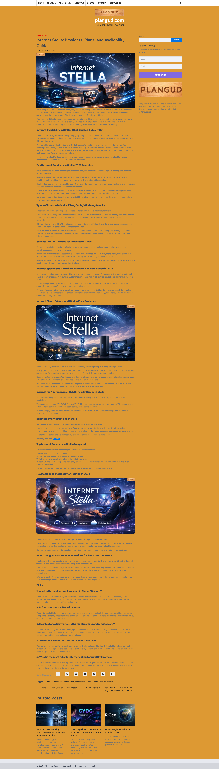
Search (142, 36)
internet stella (81, 682)
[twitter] (67, 674)
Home (41, 3)
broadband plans (67, 682)
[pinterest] (94, 674)
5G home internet (51, 682)
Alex (39, 50)
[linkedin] (76, 674)
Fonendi (56, 439)
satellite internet (106, 682)
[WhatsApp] (103, 674)
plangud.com (109, 20)
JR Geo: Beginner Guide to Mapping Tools (117, 730)
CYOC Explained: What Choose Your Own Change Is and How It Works (86, 732)
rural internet (93, 682)
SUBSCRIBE (160, 75)
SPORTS (90, 3)
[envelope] (85, 674)
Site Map (102, 3)
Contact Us (115, 3)
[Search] (180, 3)
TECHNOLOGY (65, 3)
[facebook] (58, 674)
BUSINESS (51, 3)
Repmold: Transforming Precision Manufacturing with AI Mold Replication (50, 732)
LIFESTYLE (79, 3)
